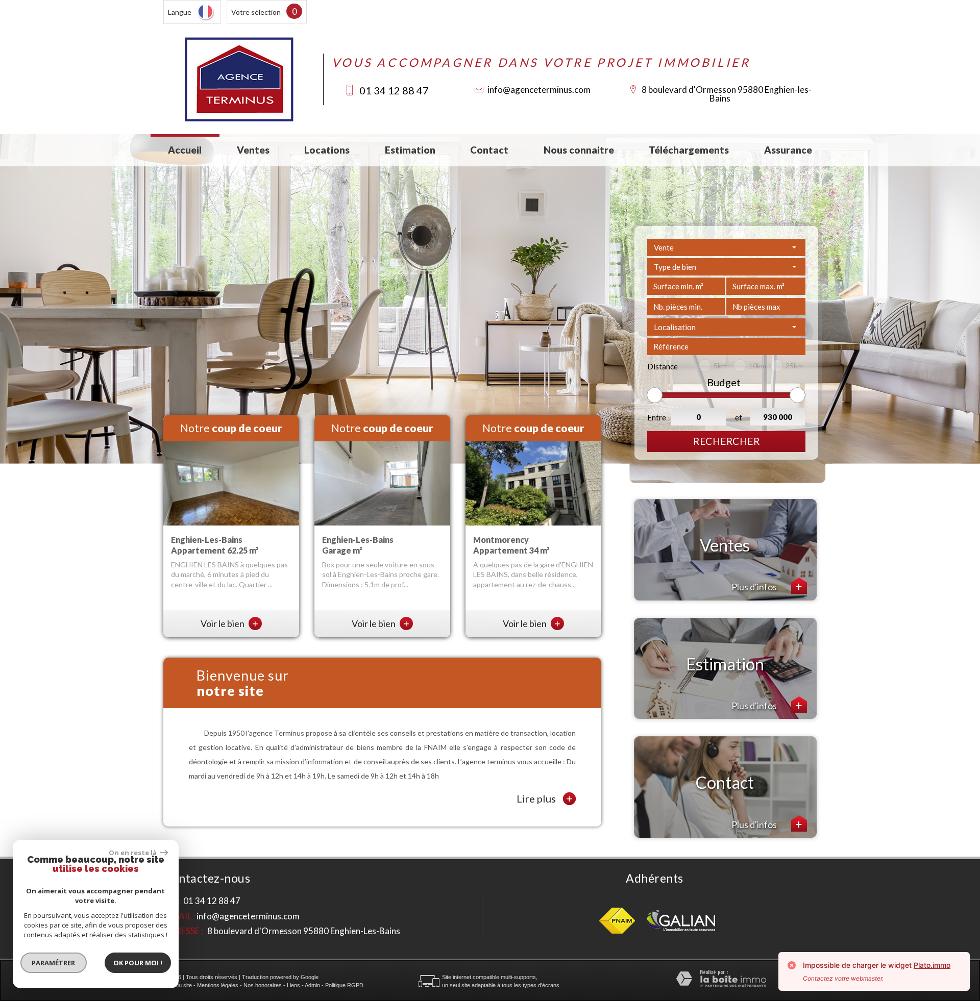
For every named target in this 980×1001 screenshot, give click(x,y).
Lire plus (545, 798)
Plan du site (177, 985)
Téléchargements (689, 150)
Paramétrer (54, 962)
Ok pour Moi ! (137, 962)
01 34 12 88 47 (394, 90)
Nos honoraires (262, 985)
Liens (293, 985)
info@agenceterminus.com (539, 89)
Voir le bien (229, 623)
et (738, 417)
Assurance (788, 150)
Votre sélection (256, 12)
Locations (327, 150)
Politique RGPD (344, 985)
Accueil (185, 150)
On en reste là (133, 852)
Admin (312, 985)
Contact (489, 150)
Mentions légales (217, 985)
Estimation (410, 150)
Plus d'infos (754, 586)
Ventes (253, 150)
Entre (656, 417)
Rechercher (726, 441)
